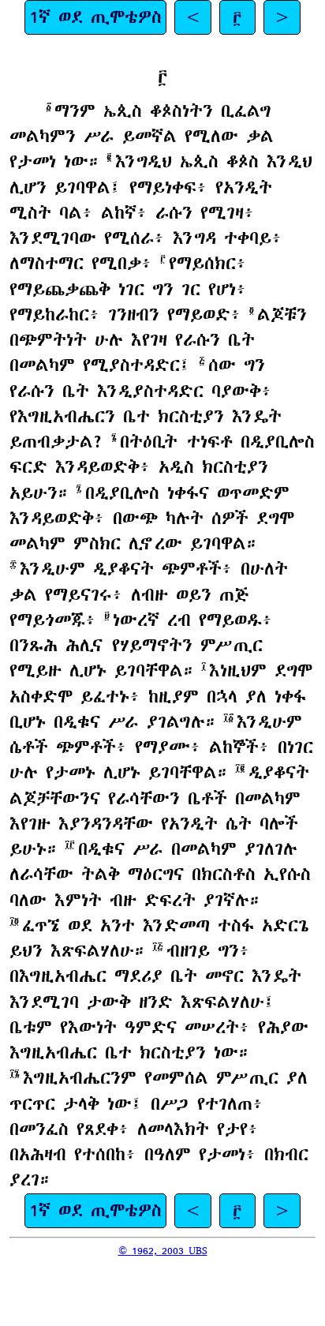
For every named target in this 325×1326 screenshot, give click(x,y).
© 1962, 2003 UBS (162, 1251)
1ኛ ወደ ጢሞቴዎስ (95, 17)
